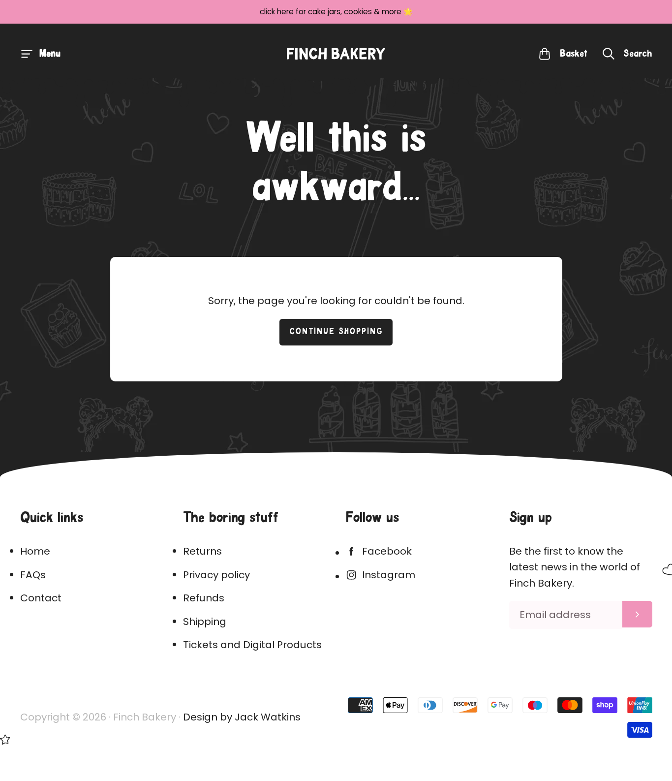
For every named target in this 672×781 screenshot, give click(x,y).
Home (35, 551)
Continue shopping (336, 332)
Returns (202, 551)
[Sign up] (637, 614)
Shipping (204, 621)
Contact (40, 598)
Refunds (203, 598)
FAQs (33, 575)
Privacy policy (216, 575)
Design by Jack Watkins (242, 717)
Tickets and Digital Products (252, 645)
